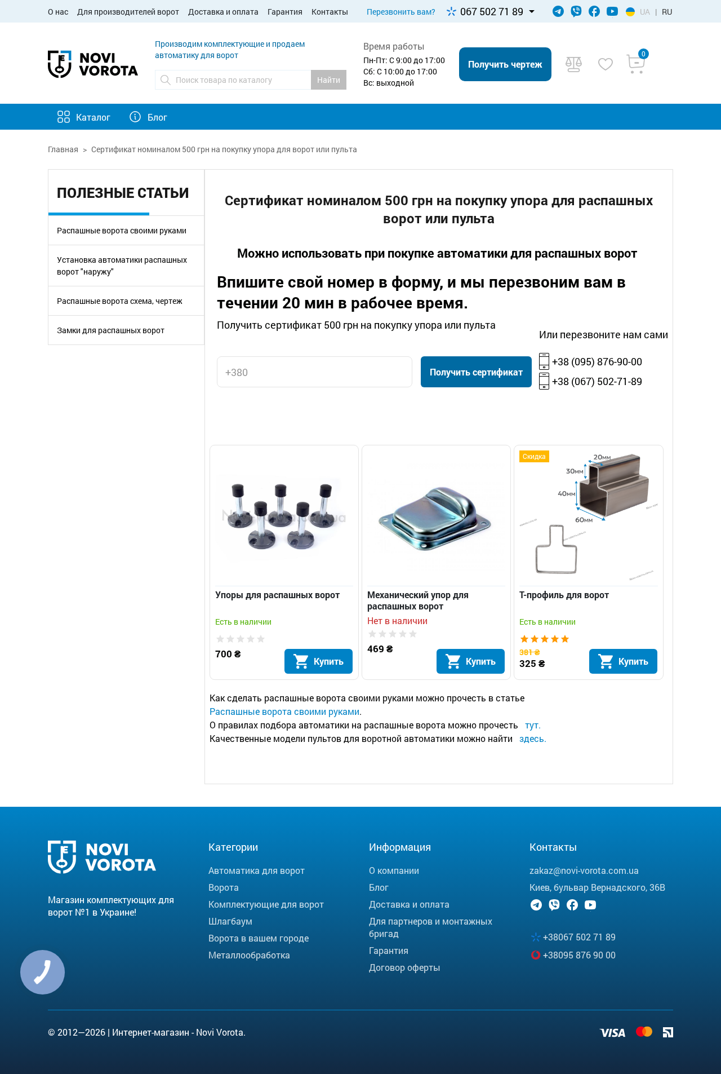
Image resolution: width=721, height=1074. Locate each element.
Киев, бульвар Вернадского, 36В (597, 887)
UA (645, 11)
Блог (157, 117)
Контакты (329, 11)
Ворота (223, 887)
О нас (58, 11)
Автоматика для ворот (256, 870)
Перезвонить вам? (401, 11)
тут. (533, 725)
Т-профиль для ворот (564, 594)
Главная (63, 149)
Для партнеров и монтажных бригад (430, 927)
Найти (328, 79)
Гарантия (285, 11)
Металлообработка (249, 955)
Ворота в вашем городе (258, 938)
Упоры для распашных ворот (277, 594)
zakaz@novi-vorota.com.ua (584, 870)
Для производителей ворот (128, 11)
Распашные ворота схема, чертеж (120, 300)
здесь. (532, 738)
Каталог (93, 117)
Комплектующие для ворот (266, 904)
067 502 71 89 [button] (491, 11)
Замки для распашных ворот (110, 330)
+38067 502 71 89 (579, 937)
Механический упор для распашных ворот (418, 600)
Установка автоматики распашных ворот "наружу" (122, 265)
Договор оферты (404, 967)
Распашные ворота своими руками (121, 230)
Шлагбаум (230, 921)
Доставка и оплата (223, 11)
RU (667, 11)
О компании (394, 870)
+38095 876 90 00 (579, 955)
